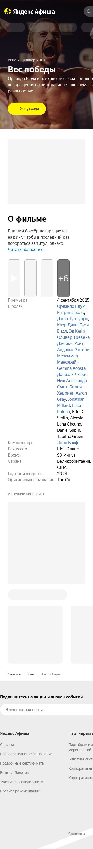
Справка (7, 745)
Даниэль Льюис (72, 374)
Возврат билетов (14, 773)
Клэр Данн (67, 325)
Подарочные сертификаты (22, 763)
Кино (31, 674)
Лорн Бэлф (67, 442)
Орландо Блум (71, 306)
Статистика (76, 834)
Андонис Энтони (73, 349)
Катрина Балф (70, 312)
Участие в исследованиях (21, 782)
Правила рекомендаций (20, 791)
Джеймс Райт (70, 343)
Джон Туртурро (72, 318)
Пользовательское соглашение (26, 754)
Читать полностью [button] (25, 249)
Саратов (14, 674)
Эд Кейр (77, 331)
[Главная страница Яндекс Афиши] (7, 11)
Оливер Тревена (73, 337)
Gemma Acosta (71, 368)
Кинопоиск (35, 494)
